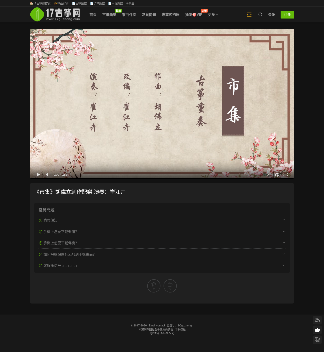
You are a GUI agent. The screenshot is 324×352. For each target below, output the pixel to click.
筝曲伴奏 (129, 14)
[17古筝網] (55, 14)
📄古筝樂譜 (79, 3)
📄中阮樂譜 (115, 3)
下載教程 (180, 329)
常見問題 (149, 14)
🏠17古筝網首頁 (40, 3)
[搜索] (260, 14)
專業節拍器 (170, 14)
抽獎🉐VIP (195, 13)
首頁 (93, 14)
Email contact (157, 325)
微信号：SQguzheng (179, 325)
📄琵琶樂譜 (97, 3)
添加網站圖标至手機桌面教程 (156, 329)
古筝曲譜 (110, 13)
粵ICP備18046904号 (162, 333)
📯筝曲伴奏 (61, 3)
